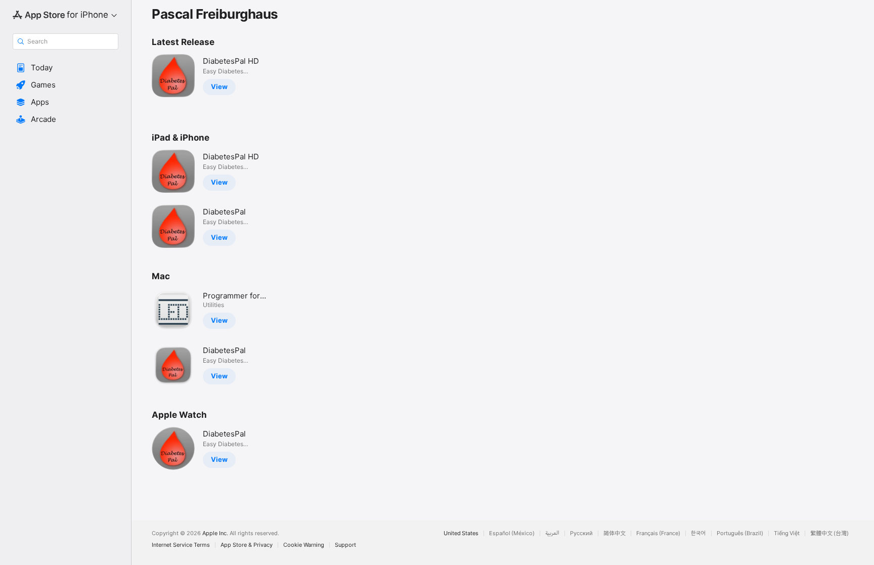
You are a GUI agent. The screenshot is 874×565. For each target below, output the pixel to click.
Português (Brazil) (740, 533)
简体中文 (614, 533)
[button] (65, 67)
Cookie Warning (303, 545)
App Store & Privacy (247, 545)
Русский (581, 533)
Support (345, 545)
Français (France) (658, 533)
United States (461, 533)
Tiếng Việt (787, 533)
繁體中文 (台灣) (829, 533)
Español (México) (512, 533)
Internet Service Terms (181, 545)
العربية (552, 533)
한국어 (698, 533)
